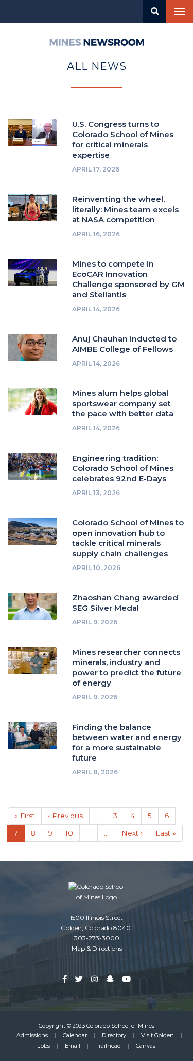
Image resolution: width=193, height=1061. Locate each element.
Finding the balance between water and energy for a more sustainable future (127, 742)
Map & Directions (97, 948)
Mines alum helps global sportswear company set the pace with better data (122, 403)
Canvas (145, 1045)
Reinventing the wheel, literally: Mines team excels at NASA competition (125, 209)
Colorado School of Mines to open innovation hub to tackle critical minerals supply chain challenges (128, 538)
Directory (114, 1035)
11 (92, 833)
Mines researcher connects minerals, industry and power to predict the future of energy (126, 667)
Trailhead (108, 1045)
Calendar (75, 1035)
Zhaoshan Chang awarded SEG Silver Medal (125, 603)
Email (72, 1045)
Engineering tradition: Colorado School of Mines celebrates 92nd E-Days (122, 468)
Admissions (32, 1035)
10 (72, 833)
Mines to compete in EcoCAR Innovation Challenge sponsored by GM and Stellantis (128, 279)
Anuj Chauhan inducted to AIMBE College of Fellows (124, 344)
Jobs (44, 1045)
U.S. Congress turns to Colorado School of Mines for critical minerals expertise (122, 139)
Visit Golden (157, 1035)
